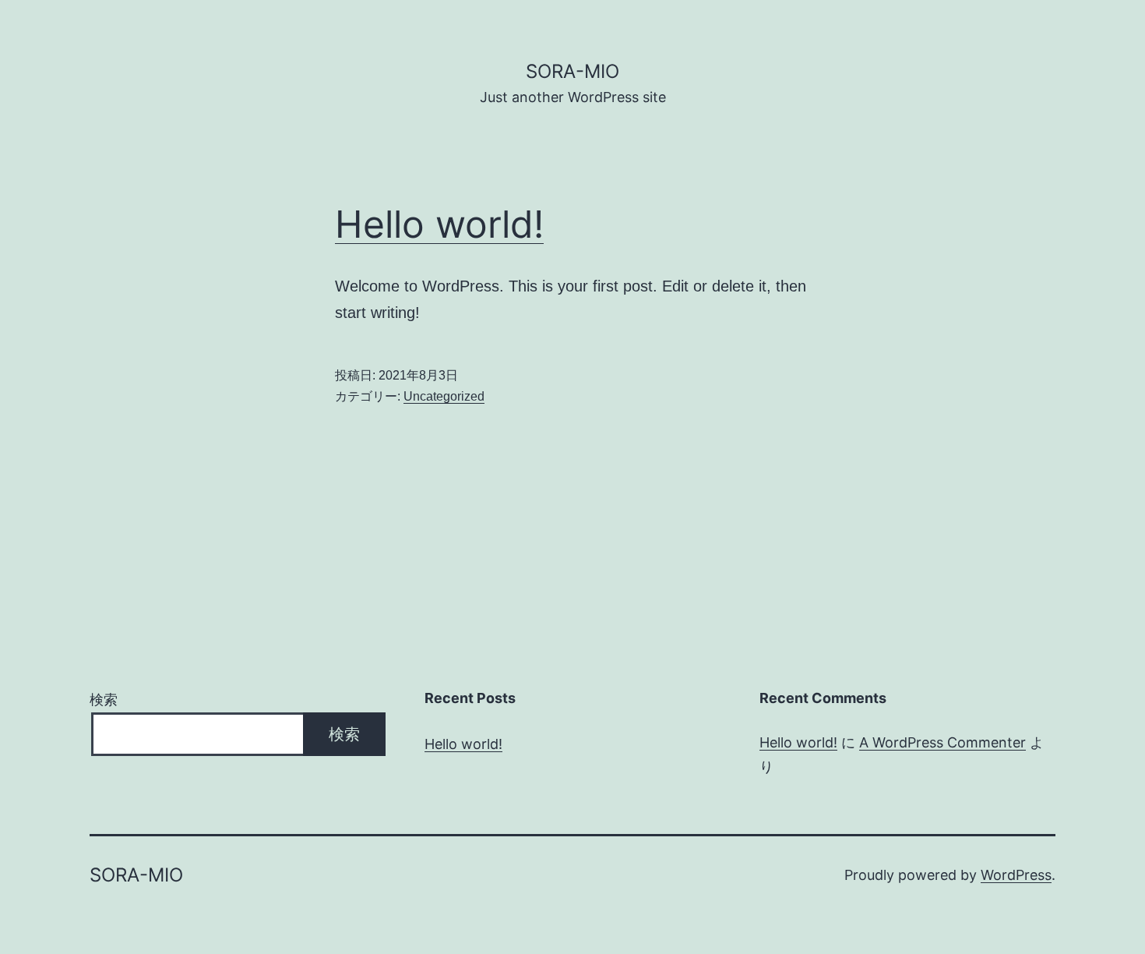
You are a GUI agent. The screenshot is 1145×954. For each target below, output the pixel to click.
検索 (104, 699)
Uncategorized (443, 396)
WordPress (1016, 875)
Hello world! (439, 224)
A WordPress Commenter (942, 742)
